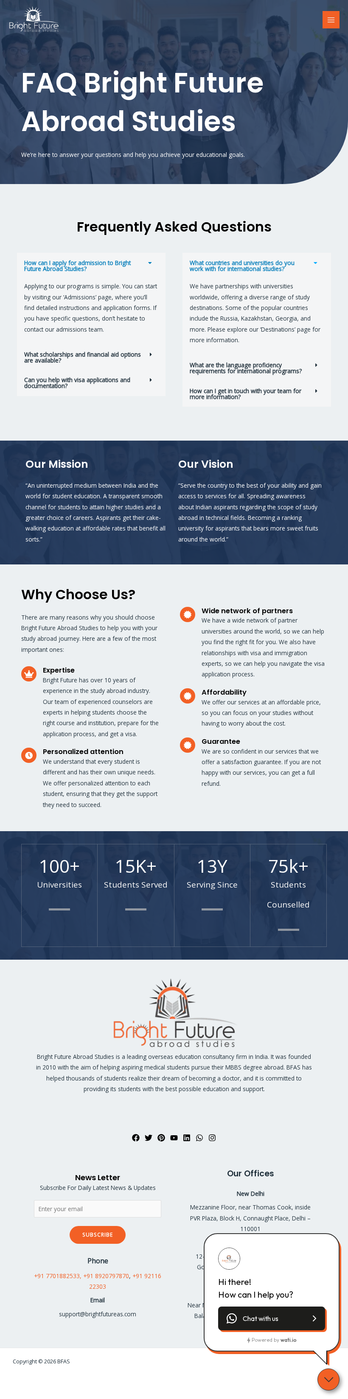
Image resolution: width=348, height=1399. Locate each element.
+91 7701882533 (57, 1276)
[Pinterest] (161, 1138)
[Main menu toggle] (331, 19)
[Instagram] (212, 1138)
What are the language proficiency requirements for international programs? (246, 368)
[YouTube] (174, 1138)
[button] (91, 265)
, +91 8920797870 (104, 1276)
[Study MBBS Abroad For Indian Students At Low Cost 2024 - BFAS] (33, 20)
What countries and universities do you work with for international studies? (242, 266)
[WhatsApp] (199, 1138)
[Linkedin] (187, 1138)
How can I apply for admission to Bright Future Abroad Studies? (77, 266)
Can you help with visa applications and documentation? (77, 383)
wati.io (288, 1340)
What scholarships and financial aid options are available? (82, 357)
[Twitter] (148, 1138)
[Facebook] (136, 1138)
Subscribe (97, 1234)
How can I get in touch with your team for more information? (245, 394)
